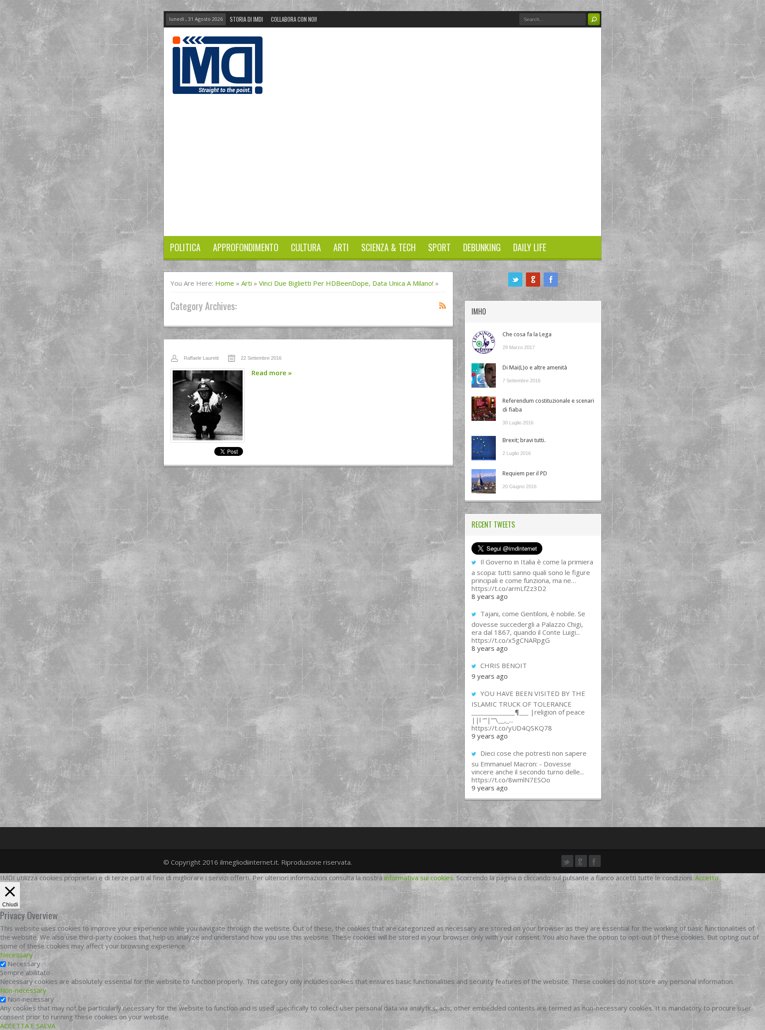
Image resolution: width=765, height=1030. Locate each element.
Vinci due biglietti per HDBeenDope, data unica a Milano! (346, 283)
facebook (551, 279)
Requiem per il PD (524, 473)
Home (224, 283)
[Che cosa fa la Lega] (483, 342)
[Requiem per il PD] (483, 481)
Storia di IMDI (246, 19)
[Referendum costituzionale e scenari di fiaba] (483, 408)
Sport (439, 247)
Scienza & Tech (388, 247)
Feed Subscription (442, 305)
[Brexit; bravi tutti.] (483, 448)
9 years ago (489, 676)
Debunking (482, 247)
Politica (185, 247)
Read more (271, 372)
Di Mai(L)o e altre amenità (534, 367)
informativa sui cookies (418, 877)
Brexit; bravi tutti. (523, 440)
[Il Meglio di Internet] (218, 85)
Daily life (529, 247)
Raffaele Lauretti (201, 358)
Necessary (24, 963)
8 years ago (489, 596)
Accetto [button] (707, 877)
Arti (341, 247)
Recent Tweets (493, 524)
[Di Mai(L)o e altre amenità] (483, 375)
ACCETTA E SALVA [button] (27, 1025)
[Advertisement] (382, 160)
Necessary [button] (16, 954)
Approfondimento (245, 247)
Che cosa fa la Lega (527, 334)
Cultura (306, 247)
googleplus (533, 279)
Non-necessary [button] (23, 990)
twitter (515, 279)
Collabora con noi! (294, 19)
